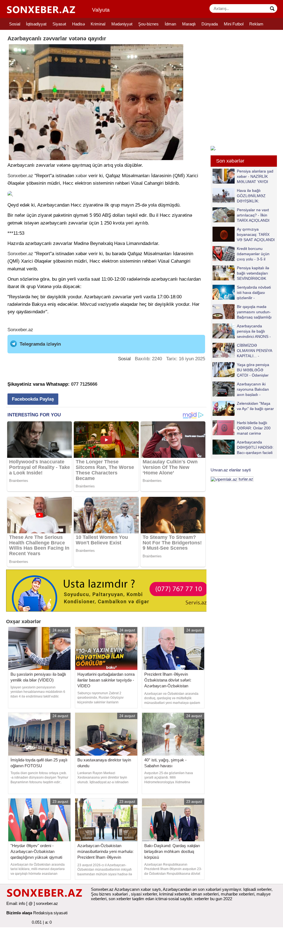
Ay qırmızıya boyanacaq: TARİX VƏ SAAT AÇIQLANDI (256, 234)
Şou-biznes (148, 24)
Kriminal (98, 24)
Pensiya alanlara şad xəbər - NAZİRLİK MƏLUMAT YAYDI (255, 176)
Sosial (14, 24)
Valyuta (101, 10)
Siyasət (59, 24)
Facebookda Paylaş (33, 399)
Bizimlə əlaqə (19, 912)
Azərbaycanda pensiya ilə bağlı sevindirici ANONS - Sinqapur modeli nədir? (242, 331)
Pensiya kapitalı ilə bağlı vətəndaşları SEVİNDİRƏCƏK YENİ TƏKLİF (253, 273)
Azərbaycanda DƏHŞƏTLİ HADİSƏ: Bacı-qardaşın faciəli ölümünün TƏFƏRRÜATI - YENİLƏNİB (243, 447)
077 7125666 (84, 384)
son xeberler (120, 898)
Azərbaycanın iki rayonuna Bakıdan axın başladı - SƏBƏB (253, 389)
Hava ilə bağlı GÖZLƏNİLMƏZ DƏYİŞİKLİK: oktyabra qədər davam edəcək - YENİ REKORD (240, 195)
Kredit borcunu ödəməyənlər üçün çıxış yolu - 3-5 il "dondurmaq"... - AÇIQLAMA (241, 253)
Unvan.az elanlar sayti (231, 470)
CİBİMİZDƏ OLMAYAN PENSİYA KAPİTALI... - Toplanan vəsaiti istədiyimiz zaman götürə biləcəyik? (243, 350)
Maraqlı (189, 24)
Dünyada (209, 24)
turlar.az (246, 479)
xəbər (81, 175)
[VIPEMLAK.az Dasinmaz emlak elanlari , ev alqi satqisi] (224, 479)
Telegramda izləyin (40, 344)
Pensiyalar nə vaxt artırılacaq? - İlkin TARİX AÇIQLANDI (253, 215)
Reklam (256, 24)
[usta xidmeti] (109, 590)
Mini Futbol (233, 24)
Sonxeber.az (20, 175)
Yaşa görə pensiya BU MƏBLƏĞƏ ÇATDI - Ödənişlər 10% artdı (253, 369)
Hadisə (78, 24)
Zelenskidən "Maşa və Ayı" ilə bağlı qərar (255, 406)
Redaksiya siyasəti (50, 912)
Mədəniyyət (121, 24)
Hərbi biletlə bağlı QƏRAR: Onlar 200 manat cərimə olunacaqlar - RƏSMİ (255, 428)
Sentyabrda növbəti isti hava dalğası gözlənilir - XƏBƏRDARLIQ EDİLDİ (242, 292)
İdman (170, 24)
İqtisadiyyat (36, 24)
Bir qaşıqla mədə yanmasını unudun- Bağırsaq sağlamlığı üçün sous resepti (254, 311)
